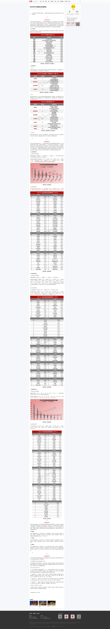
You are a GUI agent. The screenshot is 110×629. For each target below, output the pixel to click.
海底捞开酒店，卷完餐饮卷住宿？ (71, 19)
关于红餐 (66, 1)
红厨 (58, 1)
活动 (55, 1)
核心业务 (38, 613)
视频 (46, 1)
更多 (69, 1)
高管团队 (34, 613)
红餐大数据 (61, 1)
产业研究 (52, 1)
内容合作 (42, 615)
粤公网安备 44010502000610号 (58, 626)
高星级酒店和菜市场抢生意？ (71, 20)
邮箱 (31, 618)
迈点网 (73, 9)
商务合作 (30, 615)
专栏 (48, 1)
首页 (40, 1)
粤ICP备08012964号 (32, 626)
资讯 (43, 1)
